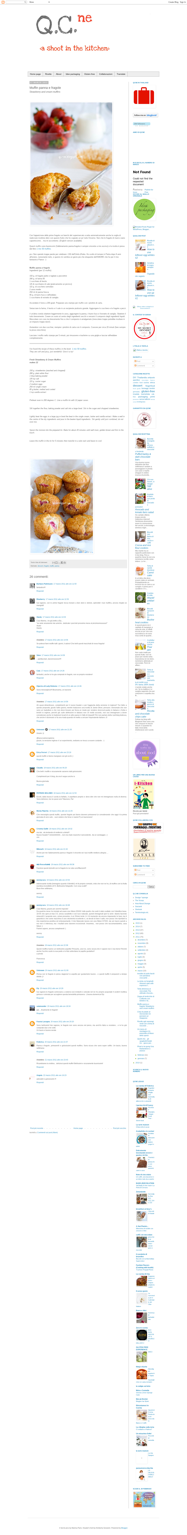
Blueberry (41, 599)
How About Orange (142, 904)
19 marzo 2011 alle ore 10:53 (58, 880)
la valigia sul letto (143, 1386)
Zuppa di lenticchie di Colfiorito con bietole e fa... (145, 998)
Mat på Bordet (142, 1399)
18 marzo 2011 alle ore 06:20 (55, 768)
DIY (134, 377)
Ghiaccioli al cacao (142, 1127)
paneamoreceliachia (144, 1468)
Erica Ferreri (42, 752)
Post (138, 361)
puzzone (136, 399)
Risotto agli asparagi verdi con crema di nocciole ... (145, 1023)
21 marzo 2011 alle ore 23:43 (56, 1060)
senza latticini (144, 399)
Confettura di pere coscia (150, 645)
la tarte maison (142, 1451)
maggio (141, 964)
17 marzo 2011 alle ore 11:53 (57, 599)
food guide (137, 388)
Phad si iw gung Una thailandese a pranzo (145, 1048)
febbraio (141, 1055)
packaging (143, 396)
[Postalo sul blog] (56, 562)
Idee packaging (73, 74)
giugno (141, 960)
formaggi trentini (148, 388)
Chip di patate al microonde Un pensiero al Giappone (144, 1015)
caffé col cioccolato (144, 1235)
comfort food (138, 382)
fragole (46, 566)
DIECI (150, 1352)
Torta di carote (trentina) (150, 571)
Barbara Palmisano (45, 584)
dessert (40, 566)
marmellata (145, 394)
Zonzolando (141, 1192)
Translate (121, 74)
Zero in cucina (142, 1328)
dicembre (142, 940)
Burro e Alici (141, 1311)
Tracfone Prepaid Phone (144, 1270)
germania (136, 392)
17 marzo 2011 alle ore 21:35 (60, 730)
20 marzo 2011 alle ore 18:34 (59, 1006)
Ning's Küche (141, 1367)
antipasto (151, 378)
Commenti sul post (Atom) (47, 1132)
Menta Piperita (43, 811)
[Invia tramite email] (53, 562)
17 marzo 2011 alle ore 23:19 (59, 752)
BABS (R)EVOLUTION (145, 1183)
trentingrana (141, 402)
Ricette (48, 74)
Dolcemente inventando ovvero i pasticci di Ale (144, 1152)
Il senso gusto (142, 1291)
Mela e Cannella (142, 1390)
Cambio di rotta (150, 598)
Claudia (40, 768)
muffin (52, 566)
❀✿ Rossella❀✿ (43, 864)
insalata (136, 394)
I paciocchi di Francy (144, 1105)
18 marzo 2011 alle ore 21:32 (56, 849)
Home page (35, 74)
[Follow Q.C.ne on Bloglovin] (145, 117)
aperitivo (136, 380)
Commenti (140, 366)
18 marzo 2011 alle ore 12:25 (61, 811)
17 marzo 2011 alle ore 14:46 (70, 686)
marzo (140, 971)
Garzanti (138, 906)
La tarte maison (142, 1125)
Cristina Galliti (42, 829)
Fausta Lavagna (43, 1022)
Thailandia (142, 377)
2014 (138, 927)
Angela (39, 1075)
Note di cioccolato (143, 1175)
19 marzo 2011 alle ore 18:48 (58, 905)
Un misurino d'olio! (143, 1434)
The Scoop (139, 900)
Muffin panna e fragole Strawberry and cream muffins (145, 1006)
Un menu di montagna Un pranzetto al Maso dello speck (145, 1032)
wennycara (41, 880)
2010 (138, 1063)
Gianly (39, 617)
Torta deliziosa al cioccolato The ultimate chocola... (145, 991)
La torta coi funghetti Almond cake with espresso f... (145, 983)
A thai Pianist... (142, 1226)
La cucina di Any (143, 1274)
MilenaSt (40, 849)
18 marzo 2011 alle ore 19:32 (60, 829)
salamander (41, 1006)
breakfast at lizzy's (144, 1209)
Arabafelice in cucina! (145, 1131)
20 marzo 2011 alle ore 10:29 (51, 988)
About (58, 74)
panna (57, 566)
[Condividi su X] (59, 562)
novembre (142, 943)
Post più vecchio (119, 1128)
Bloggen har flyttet (142, 1401)
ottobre (141, 947)
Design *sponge (141, 898)
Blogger (124, 1528)
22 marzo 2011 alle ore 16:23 (54, 1075)
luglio (140, 957)
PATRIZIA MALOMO (45, 793)
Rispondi (40, 591)
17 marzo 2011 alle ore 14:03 (54, 617)
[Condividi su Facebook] (61, 562)
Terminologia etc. (142, 912)
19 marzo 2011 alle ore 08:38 (62, 864)
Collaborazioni (105, 74)
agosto (140, 954)
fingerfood (150, 386)
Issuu (135, 192)
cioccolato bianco (148, 380)
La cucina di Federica (145, 1086)
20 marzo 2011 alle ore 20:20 (62, 1022)
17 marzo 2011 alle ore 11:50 (65, 584)
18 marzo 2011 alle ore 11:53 (65, 793)
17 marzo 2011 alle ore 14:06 (56, 640)
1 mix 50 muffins (44, 249)
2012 (138, 933)
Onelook (138, 909)
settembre (142, 950)
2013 (138, 930)
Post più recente (36, 1128)
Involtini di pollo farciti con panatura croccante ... (145, 976)
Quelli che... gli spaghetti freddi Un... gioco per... (144, 1041)
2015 (138, 923)
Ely (38, 988)
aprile (140, 967)
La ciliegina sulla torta (145, 1427)
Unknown (40, 730)
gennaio (141, 1058)
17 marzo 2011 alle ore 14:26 (52, 671)
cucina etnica (149, 383)
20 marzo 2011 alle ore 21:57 (56, 1042)
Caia (38, 671)
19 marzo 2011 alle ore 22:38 (56, 945)
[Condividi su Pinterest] (64, 562)
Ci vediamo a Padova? (144, 1429)
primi (152, 396)
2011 (138, 937)
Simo (39, 655)
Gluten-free (89, 74)
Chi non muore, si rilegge (150, 484)
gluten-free (148, 391)
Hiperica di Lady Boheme (47, 686)
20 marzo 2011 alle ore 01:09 (56, 970)
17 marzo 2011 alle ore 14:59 (56, 702)
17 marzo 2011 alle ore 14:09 (53, 655)
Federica (40, 1042)
